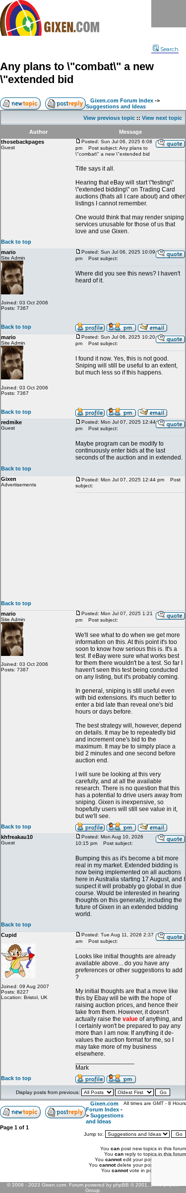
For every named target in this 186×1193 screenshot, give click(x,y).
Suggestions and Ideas (116, 106)
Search (169, 49)
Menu (168, 13)
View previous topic (109, 118)
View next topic (162, 118)
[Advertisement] (130, 546)
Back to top (16, 242)
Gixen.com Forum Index (121, 100)
